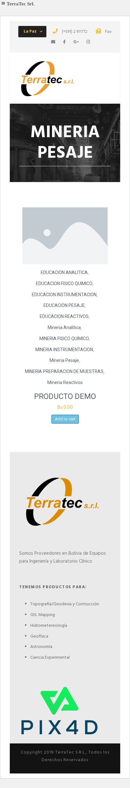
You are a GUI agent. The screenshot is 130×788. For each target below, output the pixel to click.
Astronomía (41, 647)
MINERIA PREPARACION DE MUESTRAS (64, 371)
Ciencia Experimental (50, 657)
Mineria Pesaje (64, 360)
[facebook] (64, 42)
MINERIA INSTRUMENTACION (64, 349)
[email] (53, 42)
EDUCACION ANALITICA (64, 272)
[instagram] (88, 42)
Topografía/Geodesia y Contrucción (64, 604)
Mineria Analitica (64, 327)
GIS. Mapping (42, 615)
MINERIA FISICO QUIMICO (64, 338)
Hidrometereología (48, 625)
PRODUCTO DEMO (65, 396)
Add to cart (65, 419)
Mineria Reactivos (65, 382)
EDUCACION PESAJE (64, 305)
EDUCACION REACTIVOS (64, 316)
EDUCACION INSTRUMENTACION (64, 294)
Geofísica (39, 636)
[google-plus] (76, 42)
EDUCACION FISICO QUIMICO (64, 283)
